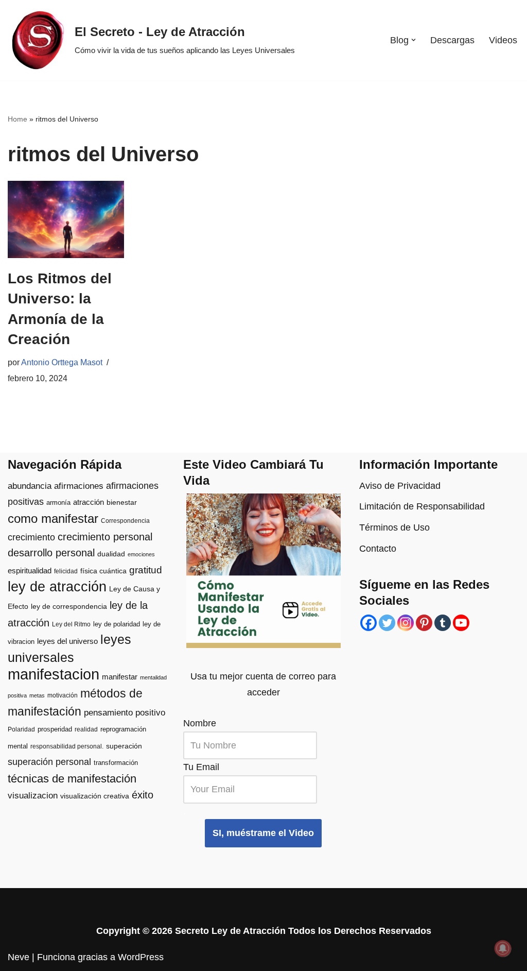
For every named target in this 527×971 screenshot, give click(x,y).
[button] (413, 40)
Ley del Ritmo (71, 624)
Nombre (199, 723)
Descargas (452, 40)
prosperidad (55, 729)
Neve (18, 957)
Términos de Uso (394, 527)
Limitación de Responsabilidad (422, 506)
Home (17, 119)
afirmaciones (78, 486)
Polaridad (21, 729)
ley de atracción (57, 586)
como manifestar (53, 518)
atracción (88, 502)
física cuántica (103, 571)
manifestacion (53, 674)
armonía (58, 502)
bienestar (122, 502)
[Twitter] (387, 623)
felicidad (66, 571)
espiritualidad (29, 570)
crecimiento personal (105, 536)
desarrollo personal (51, 552)
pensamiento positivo (124, 713)
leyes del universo (67, 641)
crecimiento (31, 537)
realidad (86, 729)
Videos (503, 40)
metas (37, 695)
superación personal (49, 762)
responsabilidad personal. (66, 746)
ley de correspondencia (69, 606)
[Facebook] (368, 623)
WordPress (141, 957)
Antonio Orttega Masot (61, 362)
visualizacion (33, 795)
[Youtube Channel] (461, 623)
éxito (142, 794)
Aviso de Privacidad (400, 486)
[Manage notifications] (503, 948)
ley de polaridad (116, 624)
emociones (141, 554)
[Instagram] (405, 623)
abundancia (29, 486)
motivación (62, 695)
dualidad (111, 554)
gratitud (145, 570)
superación (124, 746)
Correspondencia (125, 520)
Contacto (377, 548)
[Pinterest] (424, 623)
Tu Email (201, 767)
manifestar (119, 676)
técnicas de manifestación (72, 778)
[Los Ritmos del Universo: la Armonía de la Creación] (66, 220)
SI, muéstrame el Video (263, 833)
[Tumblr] (442, 623)
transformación (116, 762)
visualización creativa (94, 796)
